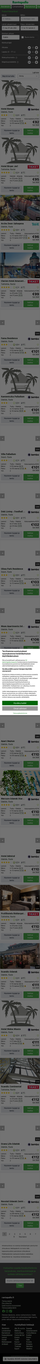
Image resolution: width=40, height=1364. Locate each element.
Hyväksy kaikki (20, 703)
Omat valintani (20, 708)
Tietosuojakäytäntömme (20, 713)
